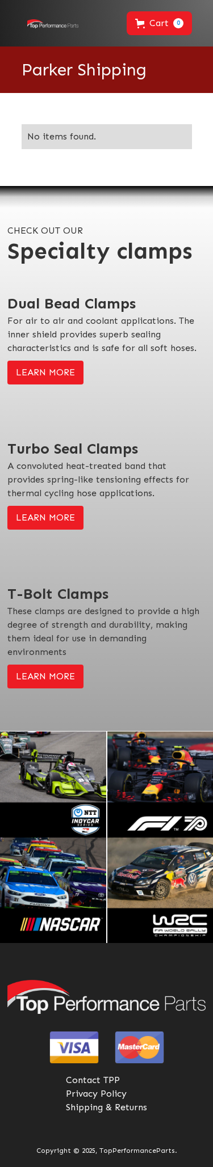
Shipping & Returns (106, 1107)
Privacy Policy (96, 1093)
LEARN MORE (45, 372)
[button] (159, 23)
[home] (50, 23)
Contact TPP (93, 1080)
